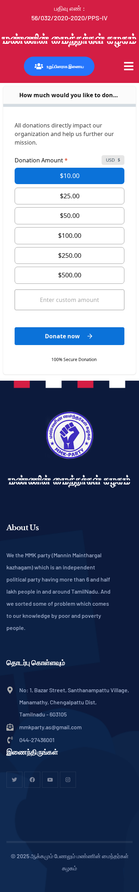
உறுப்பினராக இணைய (65, 66)
